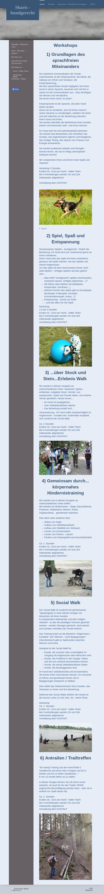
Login (91, 888)
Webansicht (89, 890)
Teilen (16, 89)
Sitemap (26, 888)
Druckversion (18, 888)
